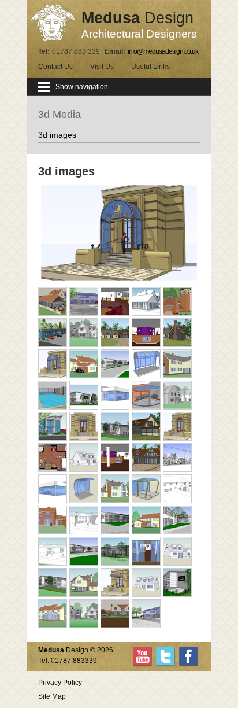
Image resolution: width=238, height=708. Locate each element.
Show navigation (81, 87)
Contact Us (55, 66)
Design (139, 24)
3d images (57, 134)
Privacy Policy (60, 683)
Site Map (52, 696)
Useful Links (150, 66)
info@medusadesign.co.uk (163, 51)
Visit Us (102, 66)
